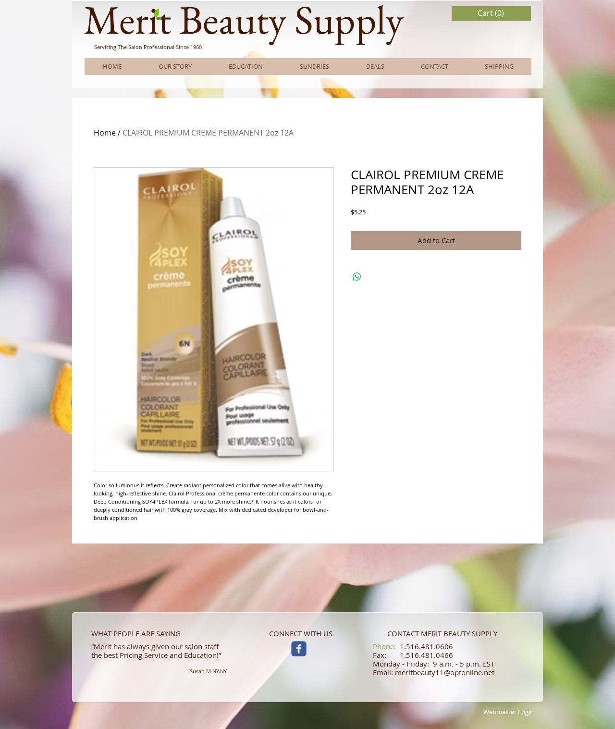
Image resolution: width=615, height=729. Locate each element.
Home (105, 132)
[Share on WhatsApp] (357, 277)
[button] (491, 13)
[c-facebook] (299, 648)
